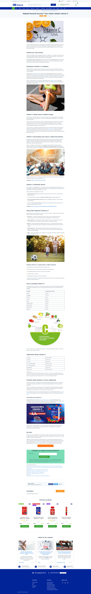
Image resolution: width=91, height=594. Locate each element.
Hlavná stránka (14, 1)
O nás (19, 1)
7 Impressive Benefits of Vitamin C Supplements (36, 472)
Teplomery (57, 8)
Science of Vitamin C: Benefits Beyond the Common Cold (38, 470)
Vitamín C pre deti (38, 441)
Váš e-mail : (31, 454)
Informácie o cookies (50, 587)
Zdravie (23, 562)
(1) (37, 83)
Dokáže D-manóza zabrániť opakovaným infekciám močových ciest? (26, 553)
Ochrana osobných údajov (51, 588)
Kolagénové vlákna (53, 80)
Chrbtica (27, 8)
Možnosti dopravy (50, 582)
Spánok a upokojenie (49, 8)
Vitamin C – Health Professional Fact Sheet (35, 473)
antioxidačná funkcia (36, 73)
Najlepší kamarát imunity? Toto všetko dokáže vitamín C (49, 10)
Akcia (13, 8)
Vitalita (20, 562)
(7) (53, 389)
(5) (39, 279)
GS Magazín (24, 1)
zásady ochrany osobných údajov (54, 461)
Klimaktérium (32, 8)
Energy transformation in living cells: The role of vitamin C (38, 469)
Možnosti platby (50, 583)
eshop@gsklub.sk (40, 573)
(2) (45, 125)
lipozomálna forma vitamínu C (43, 399)
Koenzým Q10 (43, 8)
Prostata (24, 8)
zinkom (40, 425)
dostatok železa (51, 128)
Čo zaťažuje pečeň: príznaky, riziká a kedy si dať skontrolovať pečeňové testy (45, 553)
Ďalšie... (65, 8)
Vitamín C (24, 521)
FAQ (21, 1)
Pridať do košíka (25, 526)
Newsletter (62, 1)
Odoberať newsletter (44, 456)
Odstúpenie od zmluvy (51, 585)
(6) (56, 375)
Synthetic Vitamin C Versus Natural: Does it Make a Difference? (39, 475)
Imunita (20, 8)
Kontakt (28, 1)
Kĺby (16, 8)
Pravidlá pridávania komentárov (52, 589)
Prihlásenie (76, 1)
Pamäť (54, 8)
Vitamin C (29, 474)
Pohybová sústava (59, 562)
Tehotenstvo (37, 8)
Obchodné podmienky (51, 584)
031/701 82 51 (62, 5)
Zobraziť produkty (45, 445)
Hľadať (53, 4)
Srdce (61, 8)
